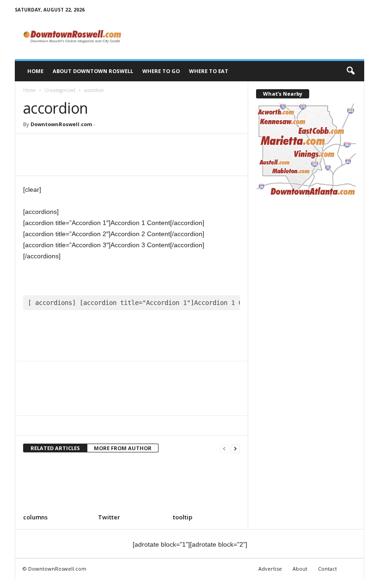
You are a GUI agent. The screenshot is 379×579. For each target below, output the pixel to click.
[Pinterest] (75, 148)
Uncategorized (59, 90)
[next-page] (235, 448)
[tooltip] (206, 486)
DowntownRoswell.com (61, 124)
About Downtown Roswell (93, 70)
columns (35, 517)
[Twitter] (53, 148)
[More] (118, 148)
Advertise (270, 568)
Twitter (109, 517)
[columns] (56, 486)
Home (35, 70)
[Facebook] (32, 148)
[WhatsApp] (96, 148)
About (300, 568)
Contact (327, 568)
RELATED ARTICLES (55, 448)
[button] (350, 71)
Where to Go (161, 70)
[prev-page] (224, 448)
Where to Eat (208, 70)
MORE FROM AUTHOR (123, 448)
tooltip (182, 517)
